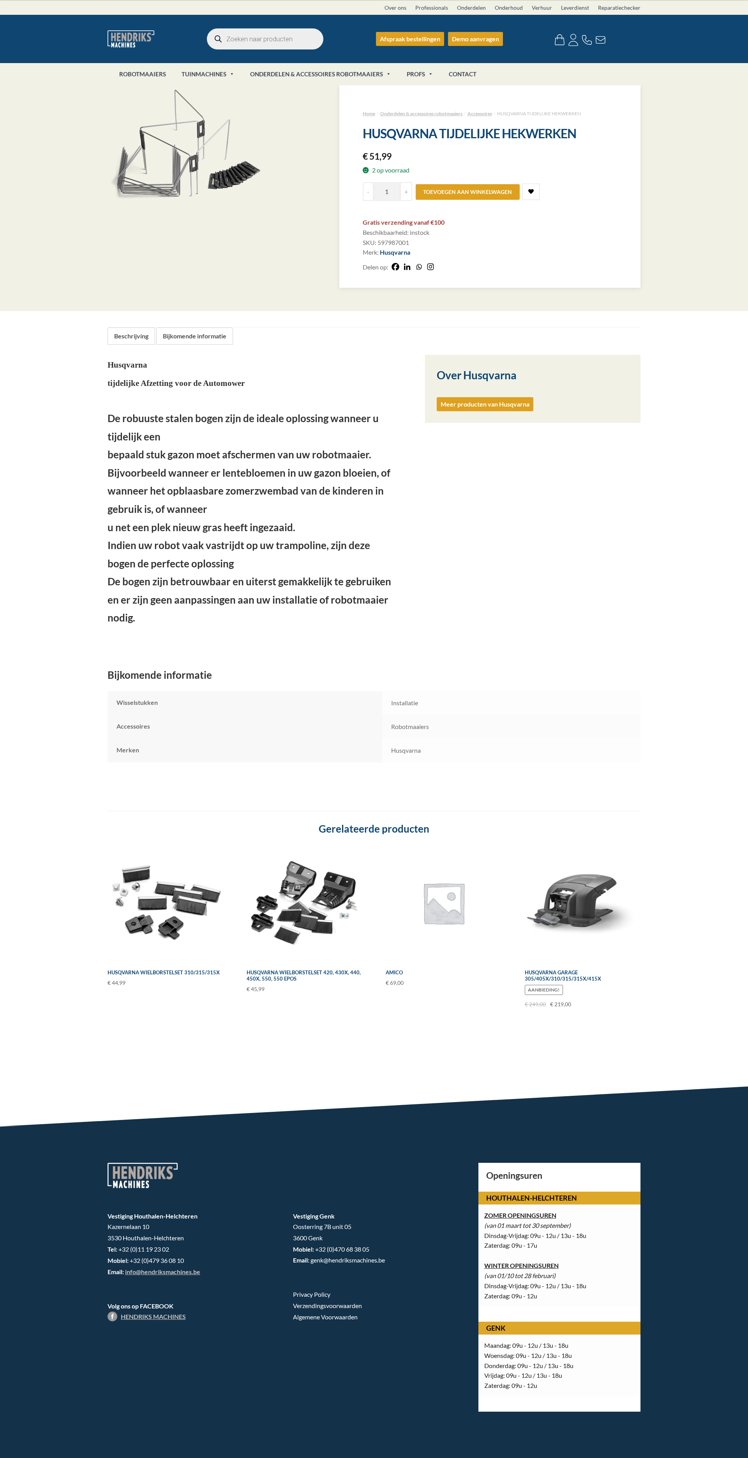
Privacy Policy (311, 1294)
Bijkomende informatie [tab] (194, 336)
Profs (416, 73)
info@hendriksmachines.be (162, 1271)
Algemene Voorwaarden (325, 1317)
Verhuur (542, 7)
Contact (462, 73)
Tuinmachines (204, 73)
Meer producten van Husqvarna (485, 404)
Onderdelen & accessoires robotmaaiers (316, 73)
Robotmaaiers (142, 73)
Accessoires (480, 113)
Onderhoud (509, 7)
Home (369, 113)
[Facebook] (395, 267)
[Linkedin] (407, 267)
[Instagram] (430, 267)
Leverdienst (575, 7)
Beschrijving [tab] (131, 336)
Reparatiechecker (619, 7)
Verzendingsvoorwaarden (327, 1305)
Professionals (431, 7)
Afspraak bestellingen (410, 38)
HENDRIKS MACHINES (153, 1316)
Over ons (395, 7)
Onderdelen (471, 7)
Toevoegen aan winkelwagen (467, 191)
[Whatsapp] (419, 267)
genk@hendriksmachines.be (347, 1260)
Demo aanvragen (475, 38)
